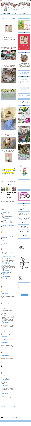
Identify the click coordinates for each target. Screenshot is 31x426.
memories (28, 231)
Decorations (24, 210)
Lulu (3, 371)
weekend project (26, 235)
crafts (19, 230)
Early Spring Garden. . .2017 (23, 259)
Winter (25, 226)
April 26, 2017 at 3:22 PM (5, 223)
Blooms (20, 205)
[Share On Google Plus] (14, 181)
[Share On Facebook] (12, 181)
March (21, 268)
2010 (20, 278)
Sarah (3, 230)
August (21, 249)
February (21, 269)
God (22, 214)
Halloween (25, 214)
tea (23, 235)
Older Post (14, 406)
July (20, 250)
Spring (25, 222)
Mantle (20, 218)
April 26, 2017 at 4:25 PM (5, 270)
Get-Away (27, 213)
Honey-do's (20, 217)
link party (25, 231)
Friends (20, 213)
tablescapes (20, 235)
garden (28, 230)
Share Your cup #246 (22, 256)
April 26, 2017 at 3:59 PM (5, 254)
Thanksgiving (20, 223)
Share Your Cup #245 (22, 258)
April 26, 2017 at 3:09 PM (5, 210)
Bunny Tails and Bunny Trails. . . (24, 267)
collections (27, 227)
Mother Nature (23, 218)
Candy (25, 205)
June (20, 251)
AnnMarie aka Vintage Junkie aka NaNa (8, 225)
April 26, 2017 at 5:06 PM (5, 274)
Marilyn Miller (4, 285)
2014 (20, 274)
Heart (28, 214)
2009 (20, 279)
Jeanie (3, 220)
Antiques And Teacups (5, 265)
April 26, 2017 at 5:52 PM (5, 279)
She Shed (20, 222)
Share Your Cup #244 (22, 261)
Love (28, 217)
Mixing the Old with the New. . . (24, 257)
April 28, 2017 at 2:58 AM (5, 385)
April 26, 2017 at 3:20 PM (5, 218)
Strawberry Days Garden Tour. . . (23, 142)
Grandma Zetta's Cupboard (23, 255)
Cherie (3, 313)
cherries (24, 227)
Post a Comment (4, 404)
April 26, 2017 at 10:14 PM (5, 300)
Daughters (27, 209)
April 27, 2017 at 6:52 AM (5, 336)
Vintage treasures (21, 226)
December (21, 245)
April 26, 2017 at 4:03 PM (5, 263)
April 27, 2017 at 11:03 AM (5, 355)
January (21, 270)
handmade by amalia (5, 381)
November (21, 246)
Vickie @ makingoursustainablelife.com (8, 256)
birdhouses (20, 227)
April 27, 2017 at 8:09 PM (5, 375)
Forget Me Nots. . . (22, 260)
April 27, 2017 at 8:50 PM (5, 379)
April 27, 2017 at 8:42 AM (5, 342)
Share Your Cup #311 (21, 176)
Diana (3, 281)
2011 (20, 277)
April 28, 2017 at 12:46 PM (5, 393)
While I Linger (4, 324)
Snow (22, 222)
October (21, 247)
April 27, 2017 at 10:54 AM (5, 349)
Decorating (20, 210)
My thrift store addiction (5, 272)
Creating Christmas (21, 209)
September (21, 248)
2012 (20, 276)
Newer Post (3, 406)
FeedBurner (25, 89)
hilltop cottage (21, 231)
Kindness (23, 217)
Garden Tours (23, 213)
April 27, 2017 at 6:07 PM (5, 363)
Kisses (26, 217)
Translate (26, 102)
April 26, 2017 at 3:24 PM (5, 228)
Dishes (27, 210)
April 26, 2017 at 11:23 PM (5, 311)
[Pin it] (15, 181)
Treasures (24, 223)
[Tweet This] (11, 181)
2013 (20, 275)
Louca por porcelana (5, 276)
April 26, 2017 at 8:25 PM (5, 293)
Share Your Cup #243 (22, 264)
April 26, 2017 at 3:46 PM (5, 241)
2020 (20, 240)
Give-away (20, 214)
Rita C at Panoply (4, 212)
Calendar (23, 205)
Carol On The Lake (5, 243)
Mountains (27, 218)
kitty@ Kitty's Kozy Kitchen (6, 247)
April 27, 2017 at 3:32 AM (5, 322)
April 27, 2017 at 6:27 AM (5, 331)
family (22, 230)
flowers (25, 230)
